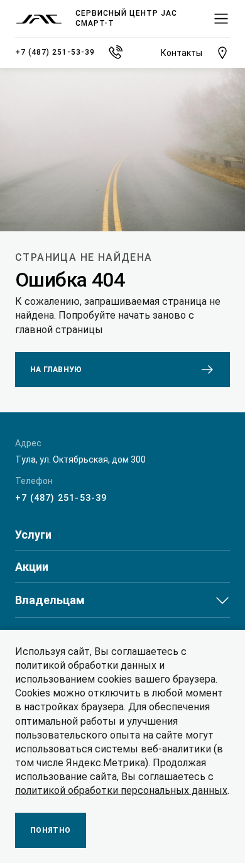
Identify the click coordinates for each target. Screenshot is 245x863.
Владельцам (50, 600)
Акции (31, 567)
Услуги (33, 535)
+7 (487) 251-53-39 (61, 498)
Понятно (50, 830)
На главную (56, 369)
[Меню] (221, 19)
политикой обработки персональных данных (121, 790)
